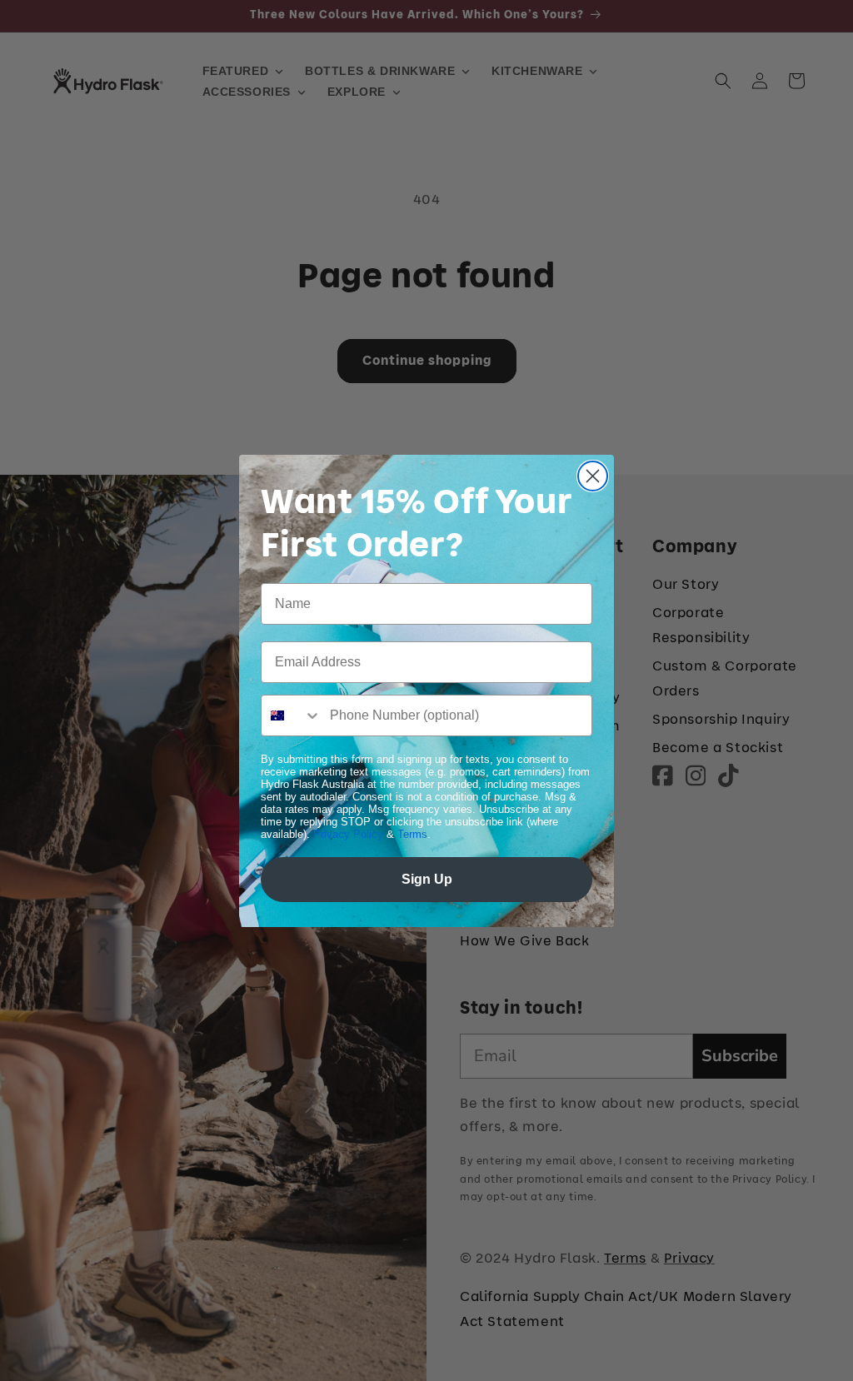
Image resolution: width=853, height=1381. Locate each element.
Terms (412, 834)
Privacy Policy (348, 834)
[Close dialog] (592, 476)
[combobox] (292, 715)
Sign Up (427, 879)
